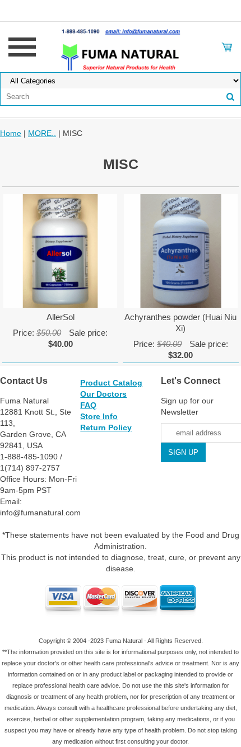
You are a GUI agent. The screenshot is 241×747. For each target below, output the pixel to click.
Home (10, 133)
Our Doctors (103, 393)
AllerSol (61, 317)
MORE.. (42, 133)
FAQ (88, 405)
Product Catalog (111, 382)
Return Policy (106, 427)
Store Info (99, 416)
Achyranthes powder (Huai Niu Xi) (180, 322)
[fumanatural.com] (120, 46)
